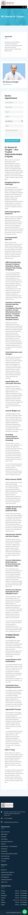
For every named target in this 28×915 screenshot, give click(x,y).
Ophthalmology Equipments (7, 872)
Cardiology (3, 836)
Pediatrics (3, 844)
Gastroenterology (5, 856)
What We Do (4, 870)
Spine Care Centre (5, 831)
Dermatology (4, 848)
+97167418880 (5, 818)
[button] (23, 7)
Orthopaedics (4, 851)
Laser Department (5, 858)
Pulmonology (4, 839)
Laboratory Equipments (6, 879)
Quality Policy (4, 882)
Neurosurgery (4, 834)
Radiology (3, 861)
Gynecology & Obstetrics (7, 841)
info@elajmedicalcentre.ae (5, 822)
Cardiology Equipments (6, 874)
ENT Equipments (5, 877)
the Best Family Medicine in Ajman (9, 853)
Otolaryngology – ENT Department (9, 846)
